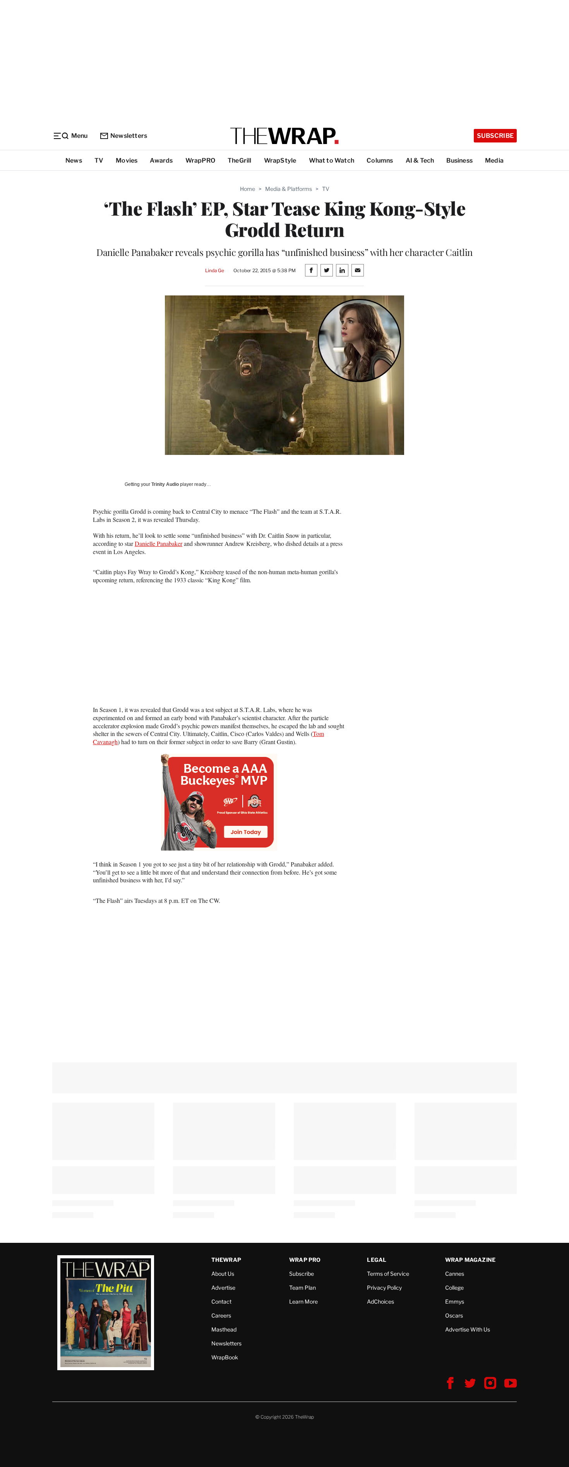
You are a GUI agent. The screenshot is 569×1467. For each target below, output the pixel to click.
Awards (161, 160)
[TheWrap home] (284, 136)
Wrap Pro (305, 1259)
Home (247, 188)
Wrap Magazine (470, 1259)
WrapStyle (280, 160)
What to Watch (332, 160)
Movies (126, 160)
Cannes (454, 1273)
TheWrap (226, 1259)
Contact (221, 1301)
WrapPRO (200, 160)
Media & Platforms (288, 188)
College (454, 1287)
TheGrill (240, 160)
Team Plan (302, 1287)
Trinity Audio (165, 484)
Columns (380, 160)
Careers (221, 1315)
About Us (222, 1273)
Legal (376, 1259)
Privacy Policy (384, 1287)
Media (494, 160)
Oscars (454, 1315)
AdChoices (380, 1301)
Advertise (223, 1287)
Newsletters (128, 135)
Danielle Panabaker (158, 543)
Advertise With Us (467, 1329)
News (73, 160)
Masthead (224, 1329)
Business (459, 160)
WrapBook (224, 1357)
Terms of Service (388, 1273)
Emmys (454, 1301)
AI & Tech (420, 160)
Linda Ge (214, 270)
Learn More (303, 1301)
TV (98, 160)
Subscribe (495, 135)
